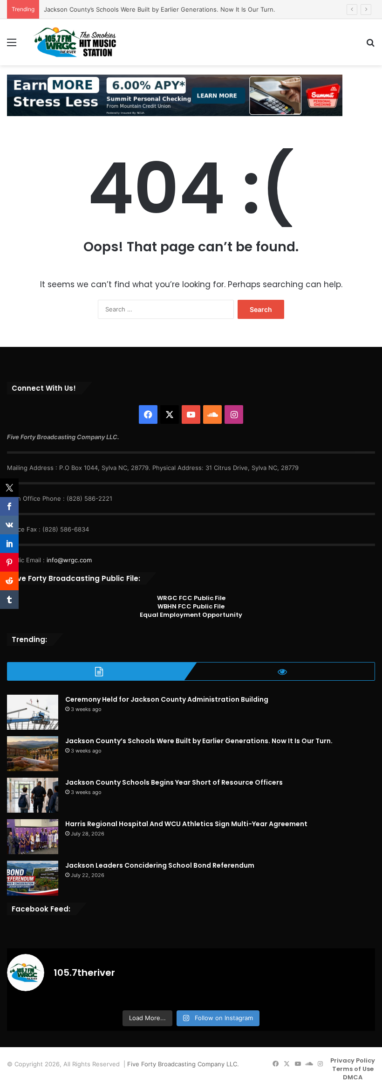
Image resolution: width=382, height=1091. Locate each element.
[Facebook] (148, 414)
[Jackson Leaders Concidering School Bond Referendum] (32, 878)
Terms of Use (353, 1068)
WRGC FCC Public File (191, 598)
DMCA (352, 1077)
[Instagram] (234, 414)
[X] (169, 414)
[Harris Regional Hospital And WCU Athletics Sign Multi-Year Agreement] (32, 836)
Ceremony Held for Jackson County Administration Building (166, 699)
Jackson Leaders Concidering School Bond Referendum (159, 865)
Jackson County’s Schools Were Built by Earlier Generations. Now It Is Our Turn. (159, 9)
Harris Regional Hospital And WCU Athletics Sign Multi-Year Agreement (186, 824)
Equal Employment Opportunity (191, 614)
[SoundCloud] (212, 414)
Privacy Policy (352, 1060)
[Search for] (370, 45)
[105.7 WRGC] (74, 42)
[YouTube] (191, 414)
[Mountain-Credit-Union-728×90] (174, 94)
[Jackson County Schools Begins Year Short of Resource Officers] (32, 795)
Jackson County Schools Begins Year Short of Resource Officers (174, 782)
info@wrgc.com (69, 560)
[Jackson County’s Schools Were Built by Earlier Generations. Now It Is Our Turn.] (32, 753)
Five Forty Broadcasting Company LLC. (183, 1064)
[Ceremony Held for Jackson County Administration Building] (32, 712)
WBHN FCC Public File (191, 606)
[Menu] (11, 45)
